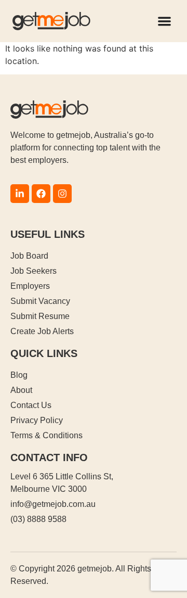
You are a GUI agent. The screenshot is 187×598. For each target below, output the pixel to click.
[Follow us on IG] (62, 193)
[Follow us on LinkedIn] (19, 193)
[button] (164, 21)
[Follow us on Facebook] (41, 193)
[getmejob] (51, 21)
